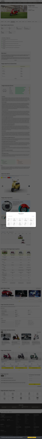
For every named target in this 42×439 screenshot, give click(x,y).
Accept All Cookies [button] (29, 437)
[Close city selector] (34, 213)
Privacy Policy (21, 437)
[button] (38, 437)
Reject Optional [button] (34, 437)
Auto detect (33, 216)
